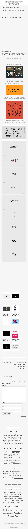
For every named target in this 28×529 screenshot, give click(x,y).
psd (15, 498)
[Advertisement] (14, 34)
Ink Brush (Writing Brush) (13, 492)
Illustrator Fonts (6, 10)
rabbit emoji (19, 498)
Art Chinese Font (7, 471)
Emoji (23, 10)
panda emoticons (12, 496)
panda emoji (6, 496)
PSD (13, 10)
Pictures (3, 13)
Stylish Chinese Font (10, 513)
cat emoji (11, 475)
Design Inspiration (14, 7)
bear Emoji (14, 471)
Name (3, 402)
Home (2, 49)
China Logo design (8, 478)
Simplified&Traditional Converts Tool (11, 17)
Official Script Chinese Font (17, 494)
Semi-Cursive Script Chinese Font (13, 503)
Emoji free (12, 486)
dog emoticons (14, 484)
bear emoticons (20, 471)
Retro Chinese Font (9, 502)
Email (3, 406)
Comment (4, 385)
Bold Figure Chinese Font (10, 473)
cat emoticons (17, 475)
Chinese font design (18, 478)
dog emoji (9, 484)
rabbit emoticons (7, 500)
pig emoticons (11, 498)
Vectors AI (18, 10)
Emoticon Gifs (10, 488)
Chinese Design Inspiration (9, 49)
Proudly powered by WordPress (8, 523)
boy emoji (19, 473)
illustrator (6, 492)
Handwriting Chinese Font (16, 490)
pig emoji (7, 498)
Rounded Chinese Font (17, 502)
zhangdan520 (18, 58)
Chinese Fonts (5, 7)
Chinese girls (7, 479)
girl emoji (16, 488)
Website (4, 409)
